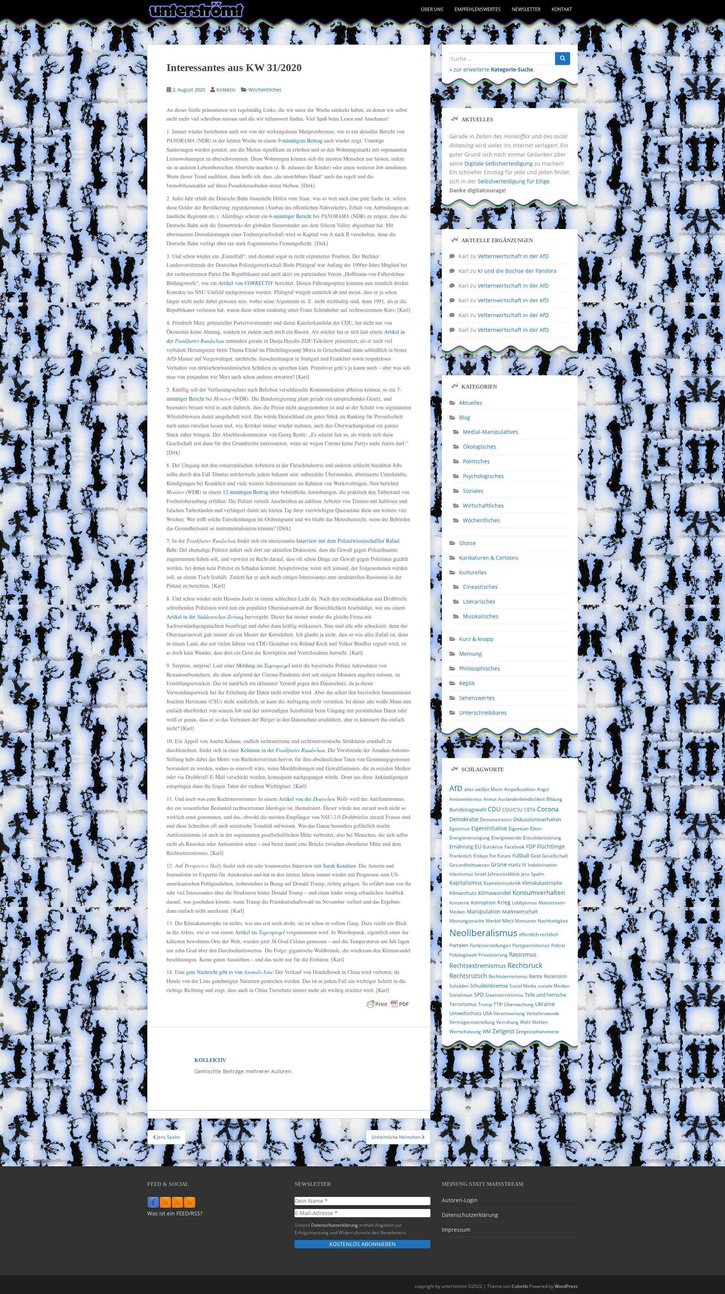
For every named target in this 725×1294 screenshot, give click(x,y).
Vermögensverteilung (472, 1022)
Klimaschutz (463, 893)
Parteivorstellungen (490, 945)
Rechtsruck (525, 965)
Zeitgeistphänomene (537, 1031)
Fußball (520, 855)
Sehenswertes (477, 697)
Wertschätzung (465, 1031)
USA (487, 1013)
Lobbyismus (524, 902)
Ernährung (461, 846)
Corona (547, 809)
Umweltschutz (465, 1013)
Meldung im (263, 665)
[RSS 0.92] (177, 1202)
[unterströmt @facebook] (153, 1202)
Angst (543, 789)
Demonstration (496, 819)
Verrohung (507, 1022)
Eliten (536, 828)
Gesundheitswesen (469, 865)
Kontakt (562, 9)
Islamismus (461, 874)
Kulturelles (473, 572)
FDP (530, 846)
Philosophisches (479, 668)
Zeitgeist (503, 1031)
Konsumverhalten (538, 892)
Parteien (458, 945)
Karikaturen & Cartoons (488, 557)
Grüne (499, 864)
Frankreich (460, 856)
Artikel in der (205, 616)
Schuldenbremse (489, 986)
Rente (535, 976)
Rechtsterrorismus (508, 976)
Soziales (473, 490)
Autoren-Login (460, 1200)
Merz (508, 920)
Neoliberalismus (483, 932)
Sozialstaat (460, 995)
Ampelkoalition (519, 789)
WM (487, 1031)
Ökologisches (479, 446)
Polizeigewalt (463, 955)
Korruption (483, 902)
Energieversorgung (469, 837)
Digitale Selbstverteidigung (498, 163)
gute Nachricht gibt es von (229, 971)
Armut (490, 799)
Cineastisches (480, 586)
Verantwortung (509, 1013)
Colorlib (520, 1286)
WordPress (566, 1286)
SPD (479, 994)
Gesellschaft (555, 856)
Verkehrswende (542, 1013)
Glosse (467, 542)
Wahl (525, 1022)
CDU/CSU (512, 809)
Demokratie (463, 819)
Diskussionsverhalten (537, 819)
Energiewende (506, 837)
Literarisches (479, 601)
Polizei (558, 945)
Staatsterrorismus (504, 995)
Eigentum (519, 828)
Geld (535, 856)
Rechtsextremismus (477, 965)
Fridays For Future (492, 856)
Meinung (470, 653)
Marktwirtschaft (520, 911)
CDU (494, 809)
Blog (464, 417)
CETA (529, 809)
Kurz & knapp (476, 638)
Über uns (432, 9)
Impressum (456, 1229)
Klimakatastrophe (542, 882)
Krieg (504, 902)
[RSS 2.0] (165, 1202)
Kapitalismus (465, 882)
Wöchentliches (264, 89)
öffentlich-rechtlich (538, 934)
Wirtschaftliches (483, 505)
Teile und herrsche (545, 995)
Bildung (554, 799)
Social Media (522, 986)
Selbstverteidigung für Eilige (513, 181)
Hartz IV (517, 865)
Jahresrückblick (504, 874)
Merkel (493, 921)
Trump (485, 1004)
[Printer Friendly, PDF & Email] (387, 1004)
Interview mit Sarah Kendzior (324, 865)
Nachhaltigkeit (553, 921)
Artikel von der (313, 798)
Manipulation (484, 911)
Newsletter (526, 9)
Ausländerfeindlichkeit (521, 799)
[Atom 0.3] (190, 1202)
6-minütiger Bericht (290, 216)
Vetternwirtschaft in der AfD (513, 256)
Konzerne (459, 902)
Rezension (555, 976)
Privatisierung (493, 955)
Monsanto (525, 921)
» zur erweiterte (491, 69)
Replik (467, 683)
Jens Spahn (532, 874)
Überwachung (519, 1004)
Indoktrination (542, 865)
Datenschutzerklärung (334, 1225)
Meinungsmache (466, 921)
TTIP (498, 1004)
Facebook (514, 847)
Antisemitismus (465, 799)
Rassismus (522, 954)
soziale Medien (553, 986)
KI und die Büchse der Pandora (517, 270)
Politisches (476, 461)
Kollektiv (226, 89)
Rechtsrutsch (468, 976)
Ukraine (545, 1004)
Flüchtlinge (551, 846)
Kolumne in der (283, 750)
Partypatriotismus (531, 945)
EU (478, 846)
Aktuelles (470, 402)
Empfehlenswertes (478, 9)
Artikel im (260, 932)
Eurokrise (493, 847)
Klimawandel (494, 893)
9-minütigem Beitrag (300, 140)
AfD (456, 788)
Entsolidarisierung (542, 837)
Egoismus (459, 828)
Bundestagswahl (467, 809)
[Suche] (562, 58)
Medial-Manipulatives (490, 431)
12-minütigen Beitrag (245, 491)
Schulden (459, 986)
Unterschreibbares (483, 712)
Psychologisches (483, 476)
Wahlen (540, 1022)
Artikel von (245, 282)
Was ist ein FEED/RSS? (174, 1213)
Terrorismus (463, 1004)
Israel (480, 874)
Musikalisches (480, 616)
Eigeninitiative (489, 828)
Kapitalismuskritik (502, 883)
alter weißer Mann (483, 789)
